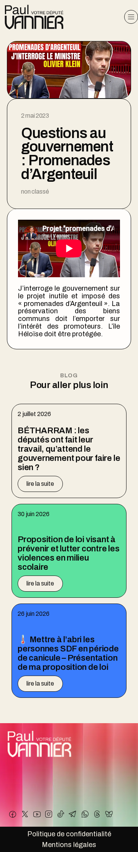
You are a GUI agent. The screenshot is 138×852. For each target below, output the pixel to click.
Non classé (35, 191)
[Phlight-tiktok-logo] (61, 814)
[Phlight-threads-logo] (97, 814)
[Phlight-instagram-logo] (49, 814)
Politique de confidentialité (69, 834)
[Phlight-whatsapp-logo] (85, 814)
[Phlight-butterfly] (109, 814)
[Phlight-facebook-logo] (13, 814)
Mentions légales (69, 845)
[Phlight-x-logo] (25, 814)
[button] (131, 17)
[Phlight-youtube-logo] (37, 814)
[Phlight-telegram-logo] (73, 814)
